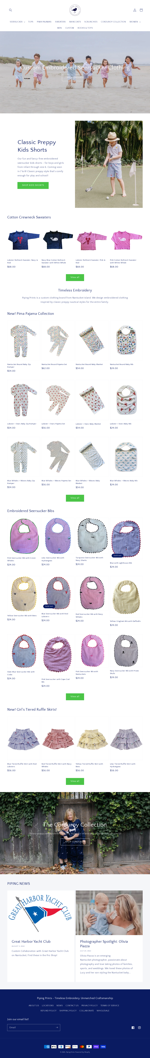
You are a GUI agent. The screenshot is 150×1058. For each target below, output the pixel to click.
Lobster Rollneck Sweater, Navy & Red (22, 261)
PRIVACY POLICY (89, 1005)
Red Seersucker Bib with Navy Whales (89, 615)
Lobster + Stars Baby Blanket (88, 424)
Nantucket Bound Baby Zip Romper (19, 365)
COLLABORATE (86, 1011)
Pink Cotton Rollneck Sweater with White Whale (123, 261)
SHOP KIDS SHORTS (33, 185)
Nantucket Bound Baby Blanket (89, 364)
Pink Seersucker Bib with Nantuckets (87, 672)
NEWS (60, 1005)
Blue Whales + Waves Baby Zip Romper (21, 482)
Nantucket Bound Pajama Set (54, 364)
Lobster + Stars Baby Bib (120, 424)
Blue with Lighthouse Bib (121, 563)
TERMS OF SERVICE (109, 1005)
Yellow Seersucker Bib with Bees (22, 616)
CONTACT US (72, 1005)
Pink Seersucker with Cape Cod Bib (56, 680)
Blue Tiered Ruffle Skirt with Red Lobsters (22, 765)
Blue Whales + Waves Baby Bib (124, 481)
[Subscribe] (57, 1027)
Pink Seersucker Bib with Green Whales (21, 559)
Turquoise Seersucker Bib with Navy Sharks (89, 559)
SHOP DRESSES (75, 77)
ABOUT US (34, 1005)
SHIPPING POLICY (68, 1011)
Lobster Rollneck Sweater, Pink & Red (90, 261)
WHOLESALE (103, 1011)
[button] (10, 10)
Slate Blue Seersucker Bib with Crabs (21, 673)
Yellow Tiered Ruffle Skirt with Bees (89, 765)
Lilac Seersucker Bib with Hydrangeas (53, 559)
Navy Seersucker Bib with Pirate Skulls (124, 672)
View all (75, 277)
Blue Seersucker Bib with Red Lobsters (55, 615)
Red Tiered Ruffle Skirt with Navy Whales (57, 765)
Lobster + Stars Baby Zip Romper (21, 424)
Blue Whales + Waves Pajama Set (56, 481)
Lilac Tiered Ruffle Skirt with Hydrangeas (122, 765)
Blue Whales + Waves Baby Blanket (88, 482)
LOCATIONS (48, 1005)
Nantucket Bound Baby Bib (121, 364)
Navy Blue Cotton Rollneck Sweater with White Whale (54, 261)
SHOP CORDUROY (75, 841)
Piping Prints (70, 1052)
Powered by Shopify (82, 1052)
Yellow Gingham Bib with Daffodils (125, 621)
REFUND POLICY (49, 1011)
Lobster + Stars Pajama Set (53, 424)
